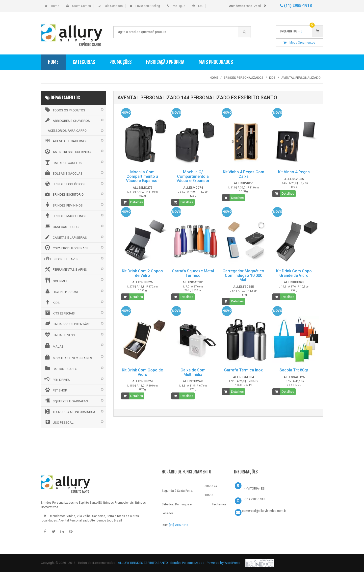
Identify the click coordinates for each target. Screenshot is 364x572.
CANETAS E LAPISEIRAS (70, 237)
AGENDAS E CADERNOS (70, 141)
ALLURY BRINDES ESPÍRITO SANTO (143, 563)
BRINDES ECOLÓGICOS (69, 184)
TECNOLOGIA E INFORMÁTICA (74, 412)
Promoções (120, 62)
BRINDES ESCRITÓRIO (68, 194)
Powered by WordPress (224, 563)
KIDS (56, 303)
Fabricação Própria (165, 62)
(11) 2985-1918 (297, 5)
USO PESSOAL (63, 422)
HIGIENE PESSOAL (66, 292)
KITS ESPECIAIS (64, 313)
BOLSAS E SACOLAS (67, 173)
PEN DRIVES (61, 380)
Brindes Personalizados (187, 563)
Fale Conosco (113, 6)
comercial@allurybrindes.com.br (264, 511)
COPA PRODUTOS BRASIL (71, 248)
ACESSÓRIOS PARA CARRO (67, 130)
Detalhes (136, 202)
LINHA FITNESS (64, 335)
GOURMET (60, 281)
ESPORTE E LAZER (65, 259)
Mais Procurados (216, 62)
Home (55, 6)
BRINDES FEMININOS (68, 205)
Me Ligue (179, 6)
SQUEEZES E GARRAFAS (70, 401)
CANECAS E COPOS (66, 227)
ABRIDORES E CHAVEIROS (71, 121)
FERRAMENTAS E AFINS (70, 269)
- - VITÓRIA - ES (254, 488)
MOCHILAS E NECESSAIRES (72, 358)
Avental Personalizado (73, 520)
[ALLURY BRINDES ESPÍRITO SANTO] (65, 482)
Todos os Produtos (69, 110)
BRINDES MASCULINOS (69, 216)
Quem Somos (81, 6)
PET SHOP (60, 390)
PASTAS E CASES (65, 369)
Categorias (84, 62)
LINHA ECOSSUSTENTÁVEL (72, 324)
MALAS (58, 346)
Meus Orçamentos (300, 42)
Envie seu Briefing (147, 6)
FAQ (201, 6)
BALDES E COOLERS (67, 163)
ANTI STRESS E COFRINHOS (72, 152)
